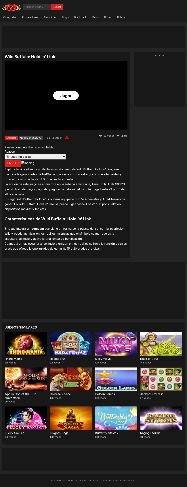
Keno (95, 17)
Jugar (66, 95)
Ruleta (121, 17)
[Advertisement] (93, 36)
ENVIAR (13, 163)
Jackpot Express (151, 394)
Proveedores (30, 17)
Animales (11, 137)
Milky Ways (103, 359)
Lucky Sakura (14, 433)
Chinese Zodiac (60, 394)
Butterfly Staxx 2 (106, 433)
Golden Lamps (105, 394)
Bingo (65, 17)
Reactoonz (57, 359)
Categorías (9, 17)
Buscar (57, 6)
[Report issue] (67, 137)
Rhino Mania (13, 359)
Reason (10, 151)
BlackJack (80, 17)
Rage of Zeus (149, 359)
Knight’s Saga (59, 433)
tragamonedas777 (30, 137)
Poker (108, 17)
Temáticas (50, 17)
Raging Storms (150, 433)
